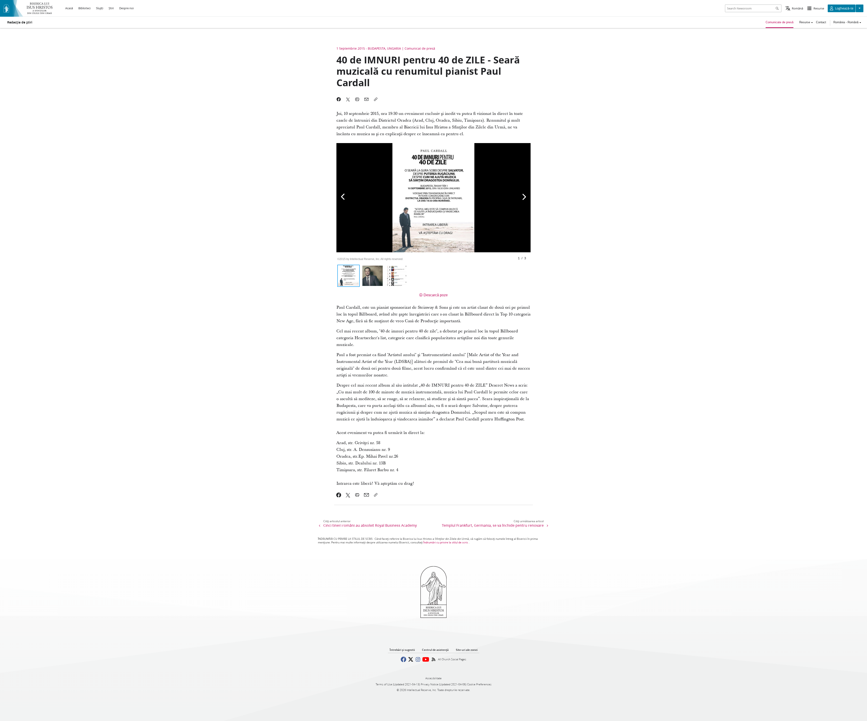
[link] (338, 494)
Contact (821, 22)
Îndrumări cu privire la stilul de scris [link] (445, 542)
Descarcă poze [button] (436, 295)
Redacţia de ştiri (19, 22)
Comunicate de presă (779, 22)
